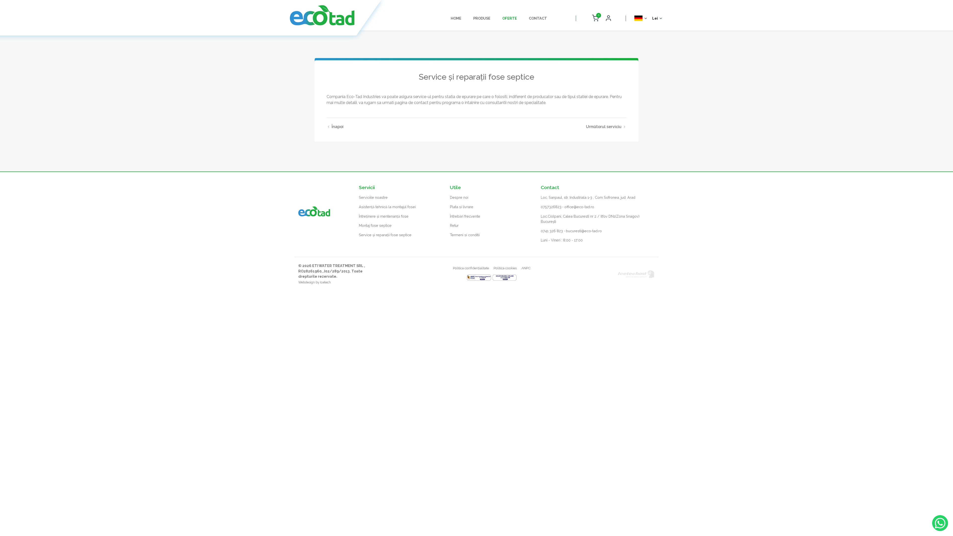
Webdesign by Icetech (314, 282)
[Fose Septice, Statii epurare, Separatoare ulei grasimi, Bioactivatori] (322, 15)
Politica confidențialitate (471, 268)
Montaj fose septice (375, 225)
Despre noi (459, 197)
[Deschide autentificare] (608, 18)
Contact (538, 18)
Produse (481, 18)
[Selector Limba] (641, 18)
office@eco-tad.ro (579, 207)
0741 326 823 (552, 231)
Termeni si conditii (465, 235)
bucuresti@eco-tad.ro (584, 231)
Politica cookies (505, 268)
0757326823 (551, 207)
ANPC (526, 268)
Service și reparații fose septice (385, 235)
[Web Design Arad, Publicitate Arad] (636, 273)
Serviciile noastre (373, 197)
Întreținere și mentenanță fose (383, 216)
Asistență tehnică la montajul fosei (387, 207)
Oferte (509, 18)
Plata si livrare (461, 207)
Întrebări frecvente (465, 216)
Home (456, 18)
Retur (454, 225)
